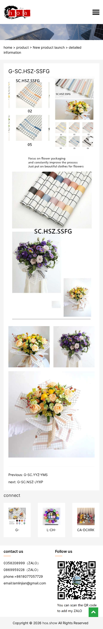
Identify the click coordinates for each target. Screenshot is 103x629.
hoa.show (49, 623)
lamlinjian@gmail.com (29, 583)
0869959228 (14, 570)
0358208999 (14, 563)
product (22, 47)
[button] (95, 12)
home (8, 47)
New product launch (49, 47)
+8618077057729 (28, 576)
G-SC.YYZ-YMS (36, 475)
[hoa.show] (15, 12)
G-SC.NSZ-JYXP (30, 482)
